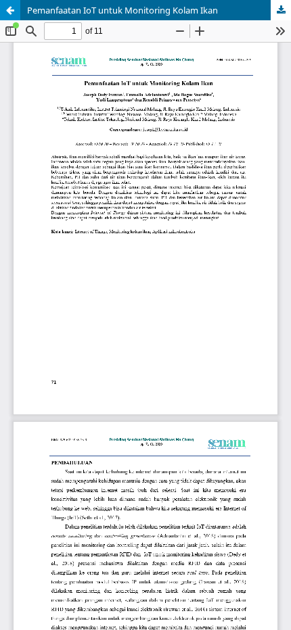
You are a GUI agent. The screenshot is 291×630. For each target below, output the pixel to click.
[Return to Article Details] (10, 10)
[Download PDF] (281, 10)
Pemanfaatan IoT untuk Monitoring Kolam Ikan (122, 10)
